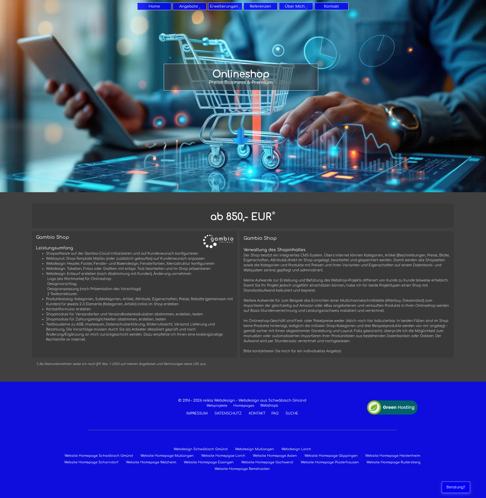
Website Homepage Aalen (275, 456)
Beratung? (456, 487)
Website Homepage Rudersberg (393, 462)
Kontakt (331, 6)
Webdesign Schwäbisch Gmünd (201, 449)
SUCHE (292, 413)
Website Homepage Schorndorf (91, 462)
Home (154, 6)
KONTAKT (257, 413)
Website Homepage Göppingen (331, 456)
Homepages (243, 405)
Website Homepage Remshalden (242, 469)
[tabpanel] (241, 77)
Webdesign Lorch (296, 449)
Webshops (269, 405)
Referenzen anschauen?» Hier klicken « (241, 133)
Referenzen (260, 6)
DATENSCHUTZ (228, 413)
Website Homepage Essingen (209, 462)
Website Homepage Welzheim (151, 462)
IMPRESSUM (197, 413)
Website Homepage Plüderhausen (330, 462)
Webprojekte (217, 405)
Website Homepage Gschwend (267, 462)
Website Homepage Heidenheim (392, 456)
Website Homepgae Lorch (223, 456)
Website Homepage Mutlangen (167, 456)
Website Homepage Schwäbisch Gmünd (99, 456)
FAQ (275, 413)
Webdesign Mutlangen (254, 449)
